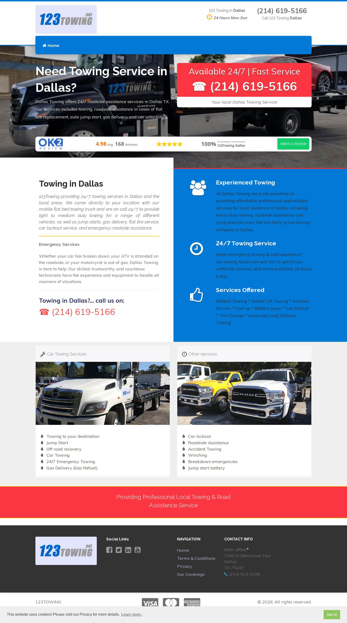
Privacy (184, 566)
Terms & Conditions (196, 558)
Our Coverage (191, 574)
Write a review (293, 144)
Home (53, 45)
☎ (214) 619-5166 (244, 86)
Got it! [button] (332, 614)
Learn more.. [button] (131, 614)
